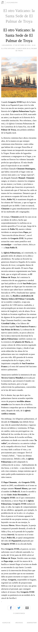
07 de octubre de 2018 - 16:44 (24, 45)
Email (27, 608)
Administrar (32, 622)
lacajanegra (12, 2)
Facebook (11, 608)
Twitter (19, 608)
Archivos (19, 622)
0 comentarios (19, 613)
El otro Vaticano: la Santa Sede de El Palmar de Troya (19, 35)
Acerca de (6, 622)
